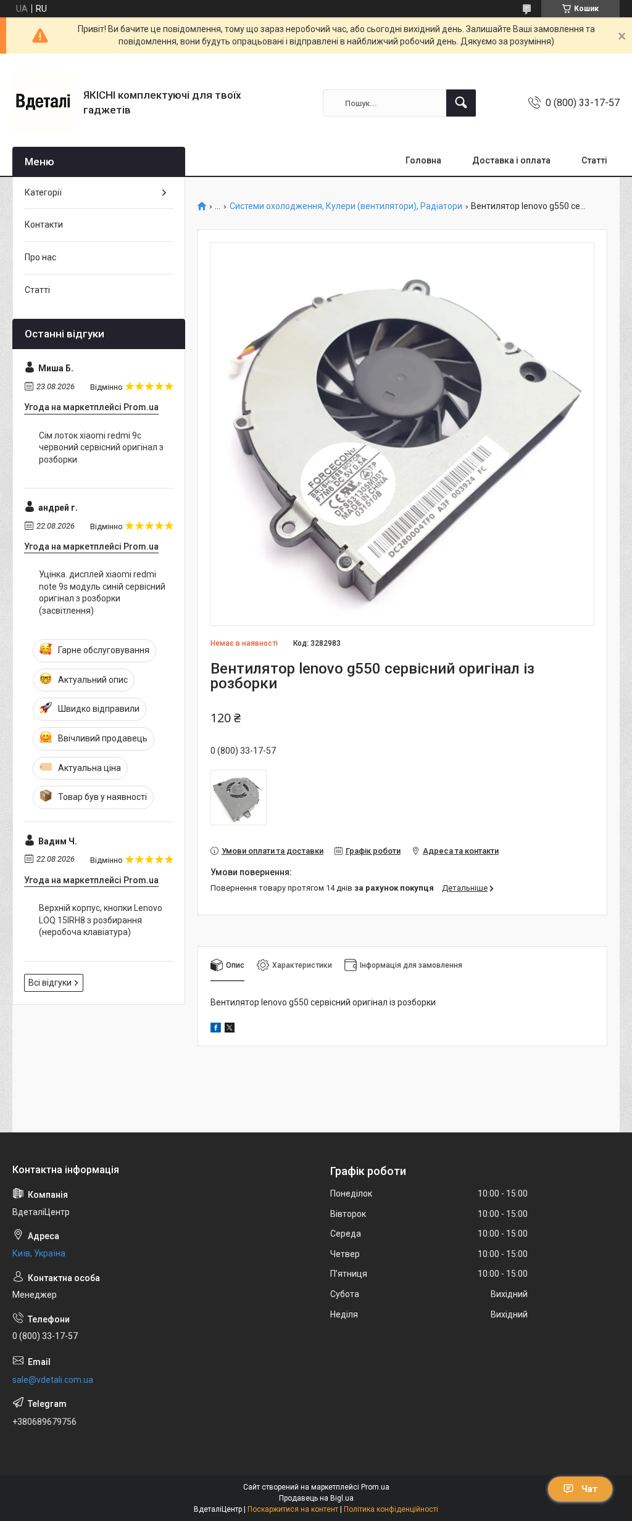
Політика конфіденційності (391, 1509)
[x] (230, 1029)
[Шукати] (461, 103)
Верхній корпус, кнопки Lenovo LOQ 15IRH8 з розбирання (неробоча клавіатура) (100, 920)
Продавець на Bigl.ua (316, 1498)
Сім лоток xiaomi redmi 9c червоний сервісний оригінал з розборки (101, 447)
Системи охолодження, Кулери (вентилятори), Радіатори (346, 206)
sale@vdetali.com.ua (52, 1380)
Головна (423, 160)
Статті (594, 160)
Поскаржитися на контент (292, 1509)
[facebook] (215, 1029)
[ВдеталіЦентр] (43, 103)
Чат (589, 1489)
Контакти (44, 224)
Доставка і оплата (511, 160)
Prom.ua (375, 1487)
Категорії (43, 192)
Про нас (40, 257)
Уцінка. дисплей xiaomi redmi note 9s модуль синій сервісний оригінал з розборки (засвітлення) (102, 592)
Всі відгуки (50, 982)
